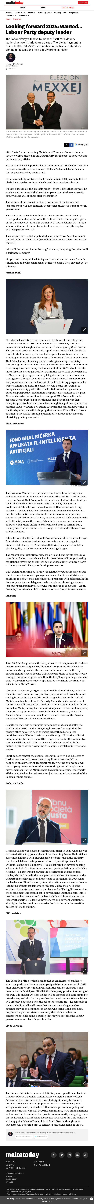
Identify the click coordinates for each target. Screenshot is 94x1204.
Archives (9, 1182)
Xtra (64, 13)
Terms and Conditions (15, 1173)
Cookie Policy (11, 1179)
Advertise (38, 1161)
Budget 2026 (74, 13)
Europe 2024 (11, 15)
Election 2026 (24, 15)
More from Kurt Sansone (24, 1137)
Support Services (15, 1168)
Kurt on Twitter (42, 1137)
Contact (10, 1165)
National (9, 13)
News (8, 19)
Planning (57, 13)
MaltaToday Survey (44, 13)
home (22, 8)
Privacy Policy (11, 1176)
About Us (11, 1161)
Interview (31, 13)
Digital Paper (68, 8)
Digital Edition (41, 1165)
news (43, 8)
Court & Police (20, 13)
